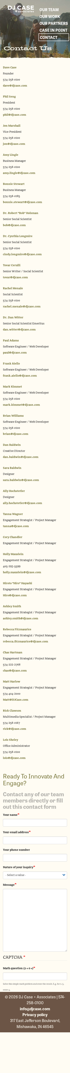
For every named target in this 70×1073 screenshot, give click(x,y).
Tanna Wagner (13, 514)
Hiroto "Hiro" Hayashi (17, 583)
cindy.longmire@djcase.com (22, 254)
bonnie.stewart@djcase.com (22, 202)
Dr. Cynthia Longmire (17, 236)
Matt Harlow (11, 681)
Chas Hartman (12, 652)
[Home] (21, 9)
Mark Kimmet (12, 386)
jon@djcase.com (14, 144)
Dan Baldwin (12, 445)
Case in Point (53, 30)
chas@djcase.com (15, 670)
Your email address (16, 832)
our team (49, 9)
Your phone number (16, 850)
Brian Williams (13, 415)
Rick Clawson (12, 710)
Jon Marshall (11, 125)
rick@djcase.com (14, 729)
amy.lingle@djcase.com (19, 173)
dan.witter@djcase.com (19, 329)
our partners (53, 23)
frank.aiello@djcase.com (20, 375)
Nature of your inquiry (18, 867)
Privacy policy (35, 1014)
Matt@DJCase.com (15, 699)
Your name (10, 815)
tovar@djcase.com (15, 277)
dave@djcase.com (15, 85)
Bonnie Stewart (13, 184)
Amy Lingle (10, 155)
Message (9, 885)
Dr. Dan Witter (13, 317)
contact (48, 37)
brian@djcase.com (15, 434)
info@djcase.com (35, 1008)
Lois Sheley (10, 740)
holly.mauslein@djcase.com (22, 572)
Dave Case (10, 67)
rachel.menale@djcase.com (21, 306)
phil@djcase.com (14, 114)
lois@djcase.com (14, 758)
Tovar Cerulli (11, 265)
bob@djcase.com (14, 225)
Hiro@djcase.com (15, 595)
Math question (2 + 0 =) (18, 968)
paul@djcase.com (15, 352)
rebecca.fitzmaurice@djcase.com (25, 641)
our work (49, 16)
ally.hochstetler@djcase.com (22, 503)
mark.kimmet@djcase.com (21, 405)
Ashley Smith (12, 606)
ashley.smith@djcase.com (20, 618)
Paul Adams (11, 340)
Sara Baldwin (12, 468)
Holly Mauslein (13, 554)
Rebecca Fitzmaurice (17, 629)
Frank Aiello (11, 363)
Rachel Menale (13, 288)
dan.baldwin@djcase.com (20, 457)
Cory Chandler (12, 537)
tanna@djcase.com (16, 526)
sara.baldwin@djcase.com (21, 480)
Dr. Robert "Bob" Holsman (20, 213)
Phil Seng (9, 96)
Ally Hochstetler (14, 491)
